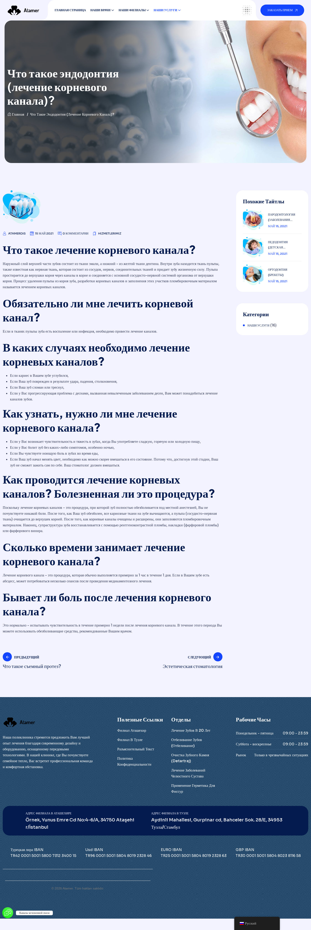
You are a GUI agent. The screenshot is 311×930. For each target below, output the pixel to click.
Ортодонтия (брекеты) (277, 272)
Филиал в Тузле (130, 739)
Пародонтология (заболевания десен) (281, 217)
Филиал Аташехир (131, 730)
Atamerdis (17, 233)
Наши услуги (165, 10)
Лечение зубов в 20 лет (190, 730)
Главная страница (70, 10)
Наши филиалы (132, 10)
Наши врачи (100, 10)
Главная (18, 114)
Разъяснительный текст (135, 749)
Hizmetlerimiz (109, 233)
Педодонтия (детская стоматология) (280, 245)
